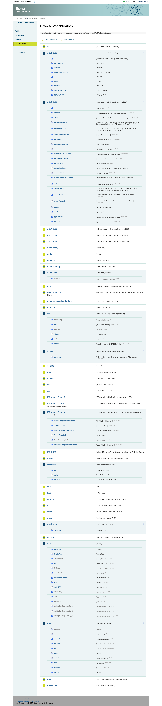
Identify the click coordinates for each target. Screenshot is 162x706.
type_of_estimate (60, 90)
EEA (25, 1)
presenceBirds (59, 173)
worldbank (52, 686)
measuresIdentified (61, 144)
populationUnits (60, 168)
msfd (49, 512)
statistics (57, 658)
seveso (50, 537)
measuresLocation (60, 149)
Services (18, 48)
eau (55, 563)
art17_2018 (52, 241)
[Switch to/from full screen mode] (134, 1)
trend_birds (58, 86)
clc (55, 470)
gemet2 (50, 366)
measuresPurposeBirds (62, 154)
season (56, 81)
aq (48, 47)
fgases (50, 351)
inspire (50, 458)
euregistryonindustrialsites (59, 301)
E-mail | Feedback (22, 699)
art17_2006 (52, 229)
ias (48, 385)
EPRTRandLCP (54, 292)
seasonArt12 (58, 195)
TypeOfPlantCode (60, 435)
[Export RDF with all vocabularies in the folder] (143, 53)
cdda (49, 254)
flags (55, 324)
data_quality (58, 63)
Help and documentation (24, 23)
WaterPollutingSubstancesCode (65, 445)
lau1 (49, 487)
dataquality (52, 273)
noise (49, 518)
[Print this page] (131, 1)
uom (49, 623)
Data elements (20, 35)
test (49, 544)
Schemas (18, 39)
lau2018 (50, 499)
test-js (56, 582)
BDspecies (58, 108)
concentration (59, 639)
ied (48, 391)
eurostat (51, 308)
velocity (57, 667)
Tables (17, 31)
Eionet (25, 18)
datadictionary (53, 267)
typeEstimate (58, 217)
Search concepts (68, 40)
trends (56, 212)
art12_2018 (52, 102)
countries (57, 117)
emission (57, 643)
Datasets (18, 27)
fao (48, 314)
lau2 (49, 493)
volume (56, 672)
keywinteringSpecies (61, 134)
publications (52, 524)
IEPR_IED (51, 452)
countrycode (58, 59)
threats (56, 207)
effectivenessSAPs (60, 128)
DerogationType (59, 425)
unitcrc (56, 344)
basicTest (57, 549)
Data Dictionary (33, 18)
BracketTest (58, 554)
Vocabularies (20, 44)
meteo (56, 653)
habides (51, 378)
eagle (56, 475)
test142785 (57, 587)
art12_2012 (52, 53)
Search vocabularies (50, 40)
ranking (56, 184)
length (56, 648)
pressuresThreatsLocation (63, 178)
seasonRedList (59, 201)
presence (57, 77)
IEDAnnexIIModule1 (56, 397)
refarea (56, 334)
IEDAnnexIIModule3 (56, 403)
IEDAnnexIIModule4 (56, 412)
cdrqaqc (57, 113)
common (51, 260)
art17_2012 (52, 235)
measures (57, 139)
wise (49, 680)
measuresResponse (61, 158)
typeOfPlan (58, 221)
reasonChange (59, 189)
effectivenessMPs (60, 122)
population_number (61, 72)
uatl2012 (57, 479)
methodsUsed (59, 163)
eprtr (49, 286)
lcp (48, 505)
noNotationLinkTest (61, 578)
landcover (51, 465)
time (55, 663)
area (55, 634)
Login (127, 1)
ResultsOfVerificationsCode (64, 430)
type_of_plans (59, 95)
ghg (49, 372)
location (57, 68)
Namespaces (20, 52)
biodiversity (52, 248)
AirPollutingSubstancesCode (64, 421)
